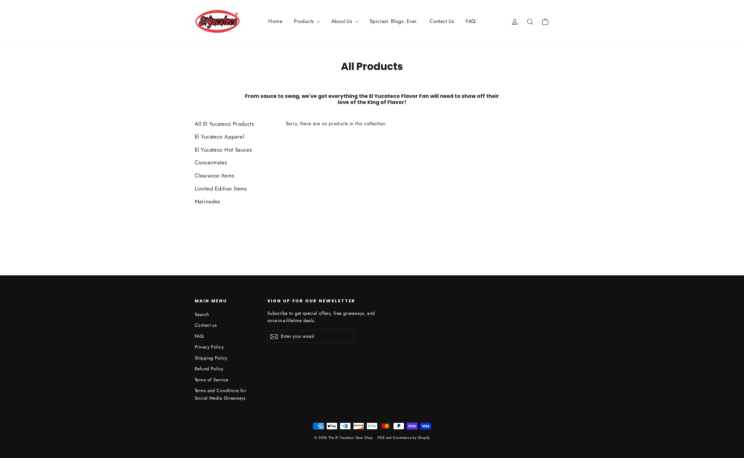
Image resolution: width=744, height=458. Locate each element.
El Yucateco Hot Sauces (223, 150)
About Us (342, 21)
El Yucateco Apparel (219, 137)
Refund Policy (209, 368)
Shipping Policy (211, 358)
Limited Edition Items (221, 189)
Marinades (207, 201)
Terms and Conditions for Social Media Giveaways (220, 394)
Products (304, 21)
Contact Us (442, 21)
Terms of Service (211, 379)
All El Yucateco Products (224, 124)
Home (275, 21)
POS (381, 437)
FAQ (470, 21)
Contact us (206, 325)
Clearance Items (214, 175)
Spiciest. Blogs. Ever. (394, 21)
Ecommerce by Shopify (411, 437)
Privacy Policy (209, 347)
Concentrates (211, 162)
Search (202, 314)
